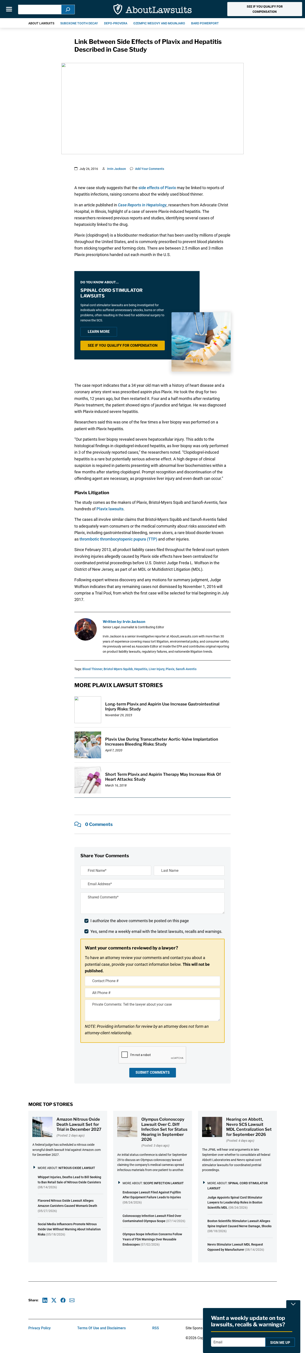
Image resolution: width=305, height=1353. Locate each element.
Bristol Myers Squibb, (119, 669)
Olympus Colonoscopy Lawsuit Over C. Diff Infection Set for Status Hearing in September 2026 (164, 1129)
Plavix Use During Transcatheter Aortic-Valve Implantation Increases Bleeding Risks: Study (161, 742)
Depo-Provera (115, 23)
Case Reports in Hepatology (142, 205)
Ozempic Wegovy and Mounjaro (159, 23)
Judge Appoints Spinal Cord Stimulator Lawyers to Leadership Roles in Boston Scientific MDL (234, 1203)
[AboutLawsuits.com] (152, 9)
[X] (53, 1300)
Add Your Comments (149, 169)
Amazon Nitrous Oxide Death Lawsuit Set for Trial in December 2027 (78, 1124)
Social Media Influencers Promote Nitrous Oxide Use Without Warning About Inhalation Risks (69, 1229)
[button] (264, 9)
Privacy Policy (39, 1328)
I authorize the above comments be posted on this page (139, 920)
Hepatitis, (141, 669)
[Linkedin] (45, 1300)
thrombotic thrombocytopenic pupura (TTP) (118, 539)
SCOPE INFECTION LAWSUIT (163, 1183)
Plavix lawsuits (109, 509)
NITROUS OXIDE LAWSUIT (76, 1168)
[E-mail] (72, 1300)
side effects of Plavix (157, 187)
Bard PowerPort (205, 23)
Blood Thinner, (92, 669)
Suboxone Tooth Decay (79, 23)
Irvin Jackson (116, 169)
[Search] (68, 9)
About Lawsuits (41, 23)
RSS (155, 1328)
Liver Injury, (157, 669)
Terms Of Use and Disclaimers (101, 1328)
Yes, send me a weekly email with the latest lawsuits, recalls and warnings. (156, 931)
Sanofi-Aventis (186, 669)
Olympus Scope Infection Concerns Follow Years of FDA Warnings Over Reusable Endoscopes (152, 1239)
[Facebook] (63, 1300)
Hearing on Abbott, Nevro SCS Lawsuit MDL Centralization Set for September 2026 (249, 1127)
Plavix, (170, 669)
